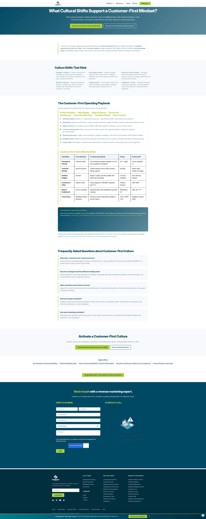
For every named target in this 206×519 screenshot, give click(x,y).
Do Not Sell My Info (84, 509)
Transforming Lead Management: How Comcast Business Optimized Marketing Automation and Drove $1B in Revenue (106, 215)
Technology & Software (110, 479)
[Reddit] (64, 500)
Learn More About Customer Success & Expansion (103, 375)
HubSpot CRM (132, 496)
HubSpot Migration (133, 482)
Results (135, 3)
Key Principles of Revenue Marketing (115, 234)
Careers (85, 497)
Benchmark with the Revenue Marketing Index (119, 26)
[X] (57, 500)
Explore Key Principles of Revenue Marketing (86, 26)
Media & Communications (110, 489)
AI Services (86, 487)
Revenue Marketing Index (68, 363)
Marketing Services (88, 484)
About (128, 3)
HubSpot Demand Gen (134, 501)
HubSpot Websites (133, 494)
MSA (104, 509)
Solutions (109, 3)
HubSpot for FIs (132, 489)
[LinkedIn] (53, 500)
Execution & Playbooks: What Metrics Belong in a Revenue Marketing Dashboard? (89, 236)
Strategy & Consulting (89, 479)
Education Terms (72, 509)
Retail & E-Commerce (109, 499)
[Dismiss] (149, 516)
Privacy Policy (61, 509)
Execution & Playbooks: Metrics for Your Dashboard (133, 363)
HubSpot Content (133, 491)
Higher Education (108, 494)
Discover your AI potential (137, 516)
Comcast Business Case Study (163, 363)
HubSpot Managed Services (136, 487)
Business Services (108, 491)
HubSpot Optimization (134, 484)
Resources (119, 3)
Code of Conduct (95, 509)
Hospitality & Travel (108, 496)
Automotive (106, 501)
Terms (53, 509)
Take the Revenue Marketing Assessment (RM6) (92, 347)
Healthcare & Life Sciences (111, 487)
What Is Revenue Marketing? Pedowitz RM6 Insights (96, 363)
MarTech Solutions (88, 482)
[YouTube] (60, 500)
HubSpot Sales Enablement (136, 499)
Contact (85, 500)
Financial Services (108, 482)
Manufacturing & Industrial (110, 484)
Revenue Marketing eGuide (120, 347)
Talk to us (144, 3)
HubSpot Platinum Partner (135, 479)
